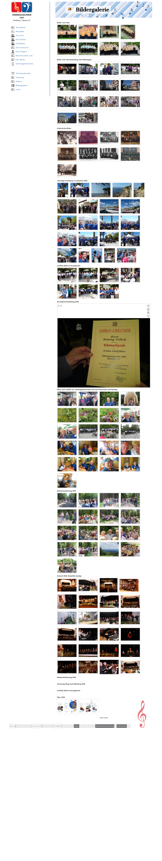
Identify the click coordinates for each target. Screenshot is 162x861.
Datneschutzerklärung (105, 726)
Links (18, 89)
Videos (19, 81)
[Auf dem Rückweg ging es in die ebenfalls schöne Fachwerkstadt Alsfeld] (67, 118)
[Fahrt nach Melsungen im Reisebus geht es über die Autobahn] (67, 69)
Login (76, 726)
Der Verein (20, 60)
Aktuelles (20, 31)
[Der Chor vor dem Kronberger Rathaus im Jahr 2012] (109, 32)
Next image (61, 305)
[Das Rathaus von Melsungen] (130, 85)
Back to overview (148, 311)
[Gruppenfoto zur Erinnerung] (130, 69)
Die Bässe (20, 43)
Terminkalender (23, 73)
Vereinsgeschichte (24, 64)
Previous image (59, 305)
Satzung (20, 77)
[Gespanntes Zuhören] (88, 85)
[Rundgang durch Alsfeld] (88, 118)
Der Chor (20, 35)
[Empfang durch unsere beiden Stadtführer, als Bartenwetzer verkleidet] (109, 69)
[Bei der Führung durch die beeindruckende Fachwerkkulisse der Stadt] (67, 102)
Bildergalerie (21, 85)
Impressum (121, 726)
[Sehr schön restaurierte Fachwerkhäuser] (109, 85)
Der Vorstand (22, 47)
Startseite (20, 27)
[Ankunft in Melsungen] (88, 69)
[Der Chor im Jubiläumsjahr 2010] (67, 32)
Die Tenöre (21, 39)
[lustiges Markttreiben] (63, 190)
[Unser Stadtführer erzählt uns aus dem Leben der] (67, 85)
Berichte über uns (24, 55)
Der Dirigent (21, 51)
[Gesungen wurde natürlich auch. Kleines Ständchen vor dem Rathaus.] (130, 102)
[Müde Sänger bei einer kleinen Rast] (109, 102)
